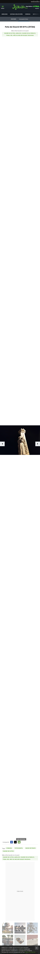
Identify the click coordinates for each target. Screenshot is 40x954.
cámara (9, 848)
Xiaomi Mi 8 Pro (8, 851)
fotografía (19, 848)
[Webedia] (35, 1)
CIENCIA (27, 14)
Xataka (20, 7)
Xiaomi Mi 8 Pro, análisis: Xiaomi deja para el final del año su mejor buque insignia (20, 34)
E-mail (19, 842)
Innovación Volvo (23, 19)
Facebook (11, 842)
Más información (30, 952)
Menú (2, 8)
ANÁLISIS (4, 14)
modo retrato (31, 848)
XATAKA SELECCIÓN (16, 14)
